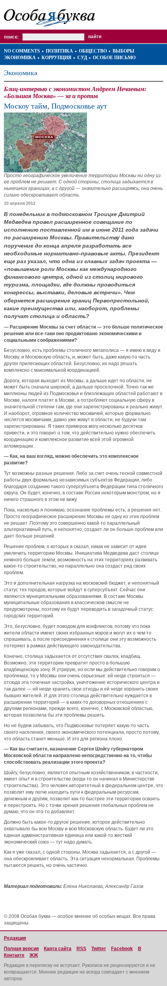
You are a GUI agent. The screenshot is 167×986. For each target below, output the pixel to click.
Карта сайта (57, 948)
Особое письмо (114, 57)
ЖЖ (34, 955)
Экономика (20, 57)
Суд (82, 57)
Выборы (123, 51)
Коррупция (56, 57)
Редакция (15, 938)
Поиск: (11, 37)
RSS (81, 948)
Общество (93, 51)
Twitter (98, 948)
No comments (22, 51)
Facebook (122, 948)
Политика (59, 51)
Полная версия (21, 948)
